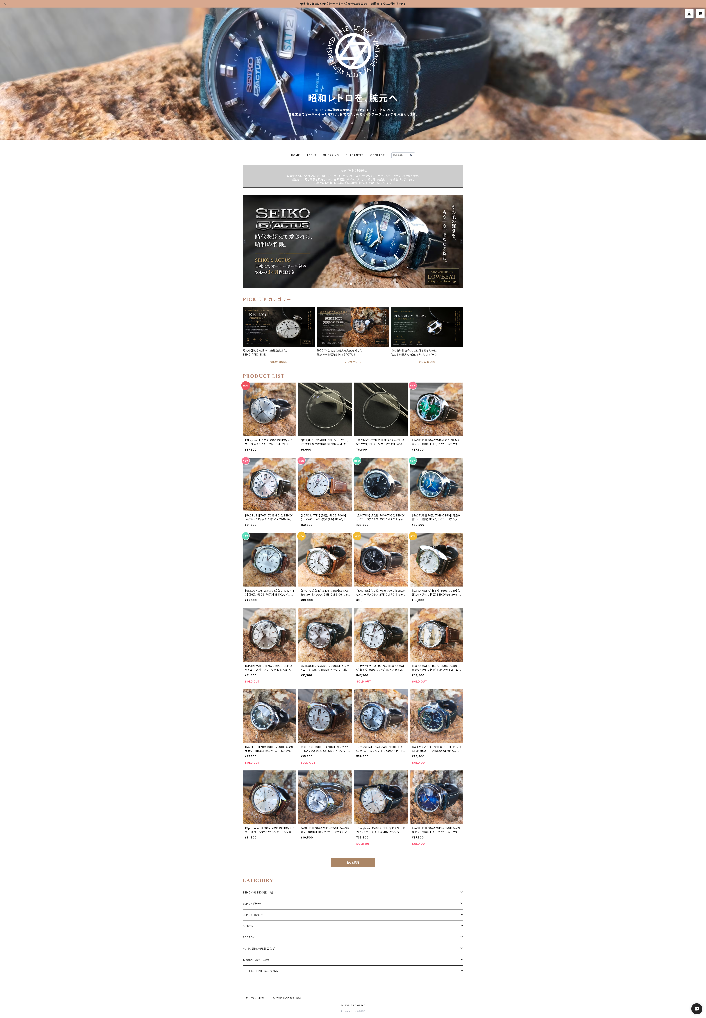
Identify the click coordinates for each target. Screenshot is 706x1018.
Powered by (349, 1011)
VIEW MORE (278, 361)
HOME (295, 155)
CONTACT (377, 155)
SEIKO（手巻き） (252, 903)
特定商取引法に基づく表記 (287, 998)
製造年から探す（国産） (256, 959)
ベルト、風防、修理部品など (258, 948)
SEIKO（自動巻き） (253, 914)
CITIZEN (248, 926)
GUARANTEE (354, 155)
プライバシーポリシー (256, 998)
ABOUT (311, 155)
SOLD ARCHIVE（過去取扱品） (261, 971)
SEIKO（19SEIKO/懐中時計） (259, 892)
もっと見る (353, 862)
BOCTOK (249, 937)
